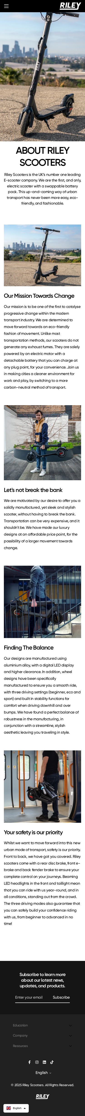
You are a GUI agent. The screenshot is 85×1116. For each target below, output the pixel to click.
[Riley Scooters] (70, 6)
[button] (16, 1108)
